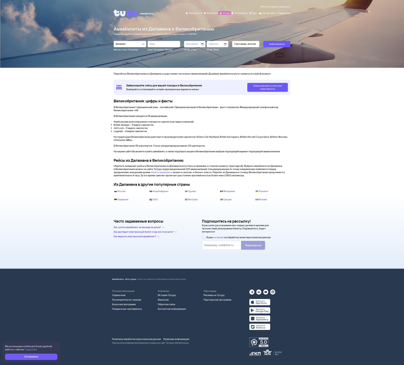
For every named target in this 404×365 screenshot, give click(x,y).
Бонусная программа (124, 304)
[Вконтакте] (258, 291)
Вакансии (163, 299)
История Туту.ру (167, 295)
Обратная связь (166, 304)
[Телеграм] (251, 291)
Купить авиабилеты (162, 172)
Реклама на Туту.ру (214, 295)
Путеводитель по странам (126, 299)
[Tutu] (126, 13)
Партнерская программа (217, 299)
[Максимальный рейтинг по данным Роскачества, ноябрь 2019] (258, 342)
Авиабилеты (118, 279)
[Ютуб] (265, 291)
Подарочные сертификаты (127, 308)
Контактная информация (172, 308)
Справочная (118, 295)
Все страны (130, 279)
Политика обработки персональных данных (136, 339)
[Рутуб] (272, 291)
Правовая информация (176, 339)
